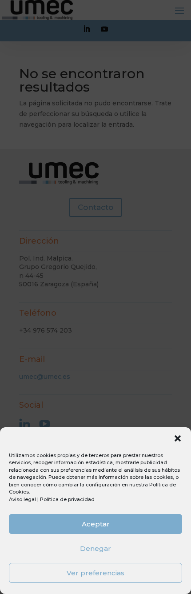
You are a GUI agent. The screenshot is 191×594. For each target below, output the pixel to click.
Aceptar (96, 524)
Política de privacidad (67, 499)
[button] (177, 438)
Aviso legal (22, 499)
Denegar (95, 548)
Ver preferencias (95, 573)
